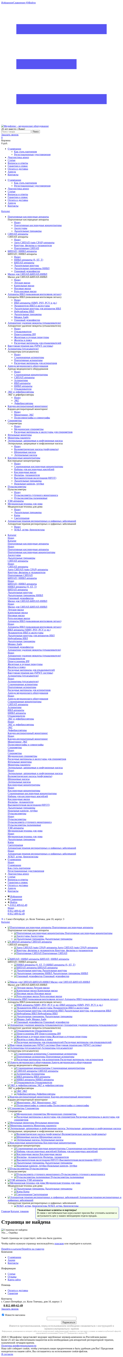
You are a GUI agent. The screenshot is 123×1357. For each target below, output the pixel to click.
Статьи (11, 160)
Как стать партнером (25, 151)
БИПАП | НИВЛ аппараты (22, 583)
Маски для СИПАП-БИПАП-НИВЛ (27, 606)
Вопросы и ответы (18, 163)
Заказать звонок (10, 134)
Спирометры (15, 753)
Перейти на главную (33, 1249)
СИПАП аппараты (18, 566)
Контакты (13, 174)
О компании (14, 148)
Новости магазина (14, 1315)
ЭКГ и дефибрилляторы (21, 724)
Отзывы (12, 1276)
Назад (17, 222)
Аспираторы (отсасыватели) (23, 681)
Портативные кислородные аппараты (28, 549)
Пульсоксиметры (17, 819)
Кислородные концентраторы (24, 790)
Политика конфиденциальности (18, 1345)
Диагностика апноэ (18, 157)
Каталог (5, 211)
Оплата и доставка (18, 168)
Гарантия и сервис (18, 166)
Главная (5, 1211)
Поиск (36, 131)
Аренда (12, 171)
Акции (11, 1260)
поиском (59, 1243)
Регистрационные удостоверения (32, 154)
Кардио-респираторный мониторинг (28, 739)
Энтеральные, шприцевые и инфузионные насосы (35, 773)
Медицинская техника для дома (25, 836)
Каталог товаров (20, 1211)
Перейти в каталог (11, 1249)
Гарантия (13, 1293)
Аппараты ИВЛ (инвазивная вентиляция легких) (34, 627)
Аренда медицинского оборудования (28, 698)
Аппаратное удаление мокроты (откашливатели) (34, 655)
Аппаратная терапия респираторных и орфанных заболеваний (42, 853)
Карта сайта (14, 1279)
